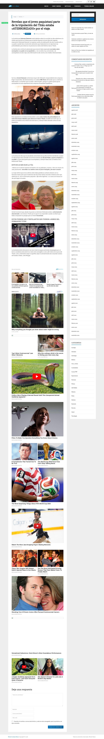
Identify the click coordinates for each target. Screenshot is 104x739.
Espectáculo (74, 375)
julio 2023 (73, 259)
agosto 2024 (74, 206)
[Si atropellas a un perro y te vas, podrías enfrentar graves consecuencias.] (20, 278)
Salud (72, 412)
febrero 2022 (74, 323)
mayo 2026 (74, 122)
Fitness (73, 383)
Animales (73, 351)
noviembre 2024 (75, 194)
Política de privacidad (58, 1)
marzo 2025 (74, 178)
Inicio (46, 6)
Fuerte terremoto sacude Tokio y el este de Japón (82, 34)
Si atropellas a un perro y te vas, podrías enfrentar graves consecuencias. (20, 286)
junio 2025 (73, 166)
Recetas (73, 408)
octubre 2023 (74, 246)
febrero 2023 (74, 279)
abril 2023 (73, 271)
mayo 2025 (74, 170)
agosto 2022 (74, 303)
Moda (72, 396)
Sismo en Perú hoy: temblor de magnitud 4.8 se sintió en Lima (82, 51)
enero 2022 (74, 327)
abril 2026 (73, 126)
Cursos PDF (74, 371)
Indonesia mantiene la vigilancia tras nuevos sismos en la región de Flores (82, 39)
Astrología (74, 355)
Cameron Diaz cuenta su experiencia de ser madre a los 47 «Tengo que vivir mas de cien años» (84, 66)
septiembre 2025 (75, 154)
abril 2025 (73, 174)
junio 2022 (73, 311)
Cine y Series (56, 6)
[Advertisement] (37, 65)
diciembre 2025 (75, 142)
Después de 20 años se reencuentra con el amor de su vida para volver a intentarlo (85, 80)
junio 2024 (73, 214)
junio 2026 (73, 118)
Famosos (77, 6)
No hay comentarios (40, 33)
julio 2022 (73, 307)
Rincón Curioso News (13, 736)
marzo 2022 (74, 319)
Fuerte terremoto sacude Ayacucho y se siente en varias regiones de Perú (81, 45)
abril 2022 (73, 315)
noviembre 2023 (75, 242)
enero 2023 (74, 283)
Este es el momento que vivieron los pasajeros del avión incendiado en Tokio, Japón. (36, 286)
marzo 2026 (74, 130)
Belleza (73, 359)
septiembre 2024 (75, 202)
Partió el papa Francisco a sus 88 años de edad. (54, 285)
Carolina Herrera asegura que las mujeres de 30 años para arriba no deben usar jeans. (85, 96)
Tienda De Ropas (69, 1)
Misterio (73, 392)
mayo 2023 (74, 267)
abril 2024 (73, 222)
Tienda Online (79, 1)
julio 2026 (73, 114)
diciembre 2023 (75, 238)
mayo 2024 (74, 218)
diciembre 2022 (75, 287)
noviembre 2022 (75, 291)
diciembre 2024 (75, 190)
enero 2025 (74, 186)
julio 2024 (73, 210)
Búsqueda (83, 19)
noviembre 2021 (75, 335)
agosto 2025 (74, 158)
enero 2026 (74, 138)
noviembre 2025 (75, 146)
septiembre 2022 (75, 299)
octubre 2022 (74, 295)
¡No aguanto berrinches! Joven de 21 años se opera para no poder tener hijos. (85, 73)
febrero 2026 (74, 134)
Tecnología (74, 416)
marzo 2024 (74, 226)
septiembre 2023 (75, 250)
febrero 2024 (74, 230)
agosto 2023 (74, 255)
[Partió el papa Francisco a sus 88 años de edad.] (55, 278)
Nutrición (73, 404)
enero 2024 (74, 234)
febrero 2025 (74, 182)
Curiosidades (74, 367)
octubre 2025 (74, 150)
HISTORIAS (74, 388)
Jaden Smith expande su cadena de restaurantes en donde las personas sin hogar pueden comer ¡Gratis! (85, 88)
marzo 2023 (74, 275)
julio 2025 (73, 162)
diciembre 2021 (75, 331)
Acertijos (73, 347)
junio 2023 (73, 263)
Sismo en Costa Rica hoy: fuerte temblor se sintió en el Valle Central (82, 28)
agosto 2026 (74, 110)
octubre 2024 (74, 198)
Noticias (68, 6)
